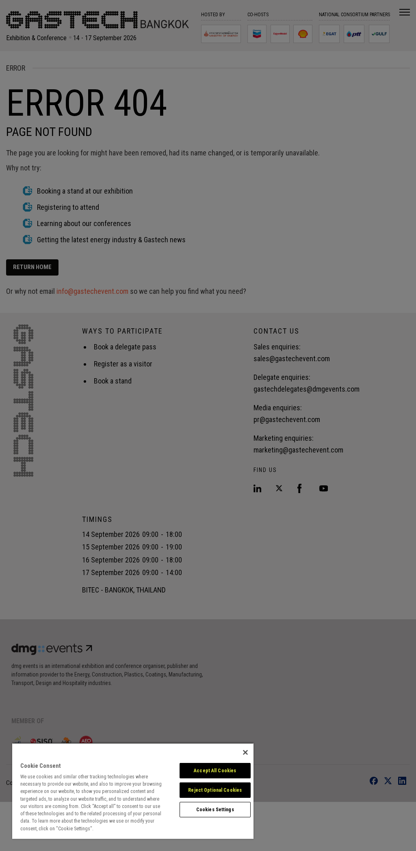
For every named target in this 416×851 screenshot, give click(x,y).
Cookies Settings (215, 809)
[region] (133, 791)
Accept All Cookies (215, 770)
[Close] (245, 752)
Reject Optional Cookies (215, 790)
